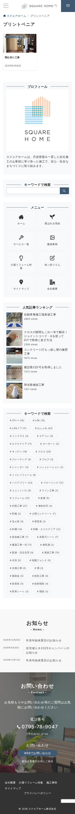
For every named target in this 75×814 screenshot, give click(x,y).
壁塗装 (40, 521)
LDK (40, 420)
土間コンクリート (44, 513)
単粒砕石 (45, 505)
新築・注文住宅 (22, 552)
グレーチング (21, 459)
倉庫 (44, 498)
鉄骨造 (17, 583)
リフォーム (21, 498)
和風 (16, 513)
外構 (17, 529)
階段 (43, 591)
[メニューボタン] (6, 6)
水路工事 (19, 568)
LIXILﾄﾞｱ (19, 428)
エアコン (46, 436)
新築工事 (51, 552)
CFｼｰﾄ (18, 420)
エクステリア (22, 443)
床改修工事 (20, 537)
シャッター (20, 467)
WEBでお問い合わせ (37, 753)
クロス (44, 451)
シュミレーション (51, 467)
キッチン (19, 451)
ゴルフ (47, 459)
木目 (16, 560)
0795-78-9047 (40, 727)
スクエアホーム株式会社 (42, 808)
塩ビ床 (17, 521)
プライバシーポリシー (37, 793)
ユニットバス (21, 490)
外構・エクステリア (47, 529)
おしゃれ (45, 428)
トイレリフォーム (24, 475)
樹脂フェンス (41, 560)
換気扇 (48, 544)
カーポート (51, 443)
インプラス (20, 436)
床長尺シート (48, 537)
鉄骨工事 (41, 576)
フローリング (53, 482)
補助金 (17, 576)
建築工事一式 (22, 544)
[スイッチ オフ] (56, 6)
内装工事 (19, 505)
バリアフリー (22, 482)
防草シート (20, 591)
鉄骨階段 (41, 583)
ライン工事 (50, 490)
